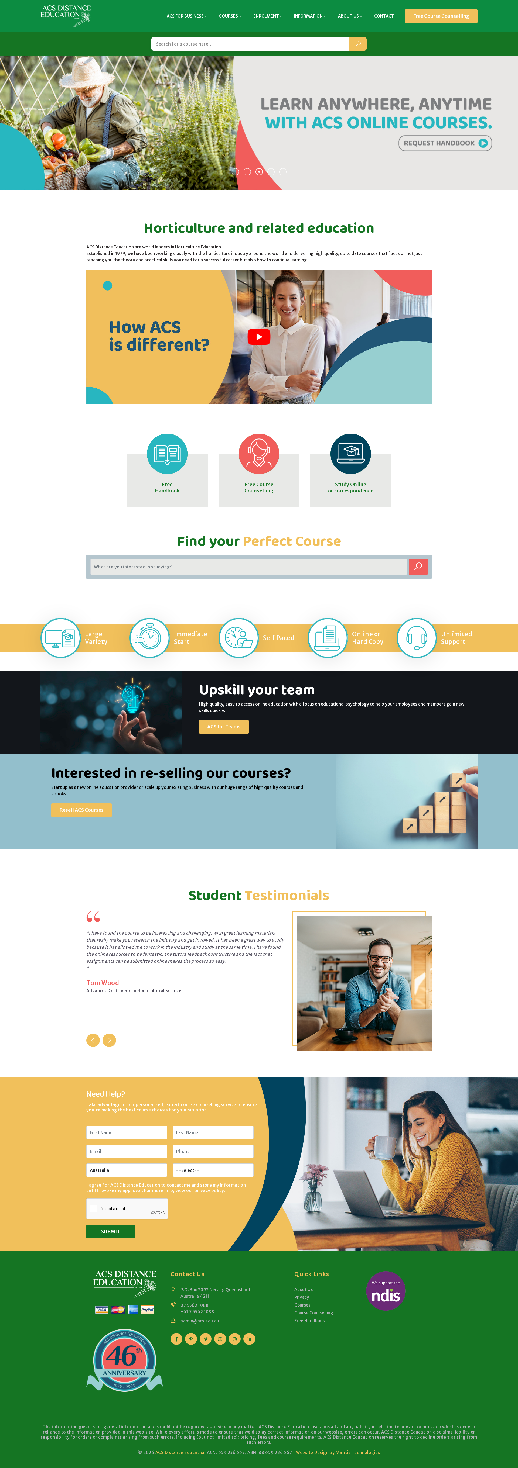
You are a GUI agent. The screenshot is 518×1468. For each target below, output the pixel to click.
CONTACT (384, 16)
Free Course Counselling (441, 16)
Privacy (301, 1297)
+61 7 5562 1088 (197, 1311)
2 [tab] (247, 172)
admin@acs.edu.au (199, 1321)
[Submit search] (358, 44)
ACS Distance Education (180, 1452)
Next (109, 1040)
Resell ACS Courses (81, 810)
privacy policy (209, 1190)
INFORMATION (308, 16)
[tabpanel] (259, 123)
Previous (93, 1040)
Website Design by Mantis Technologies (338, 1452)
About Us (303, 1289)
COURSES (228, 16)
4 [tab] (271, 172)
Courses (302, 1305)
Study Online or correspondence (351, 487)
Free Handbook (167, 487)
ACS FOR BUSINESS (185, 16)
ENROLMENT (266, 16)
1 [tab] (235, 172)
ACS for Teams (224, 727)
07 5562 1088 (194, 1305)
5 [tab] (283, 172)
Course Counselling (313, 1312)
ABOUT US (348, 16)
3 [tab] (259, 172)
